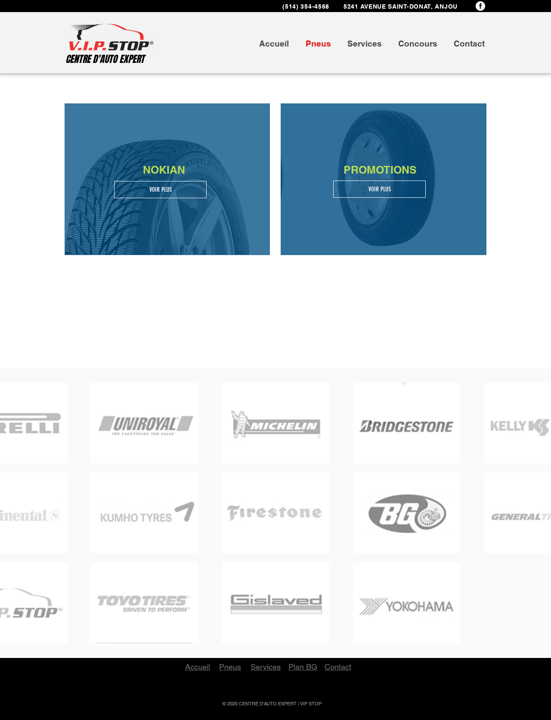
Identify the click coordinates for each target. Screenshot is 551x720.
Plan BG (302, 666)
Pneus (230, 666)
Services (266, 666)
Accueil (197, 666)
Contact (338, 666)
